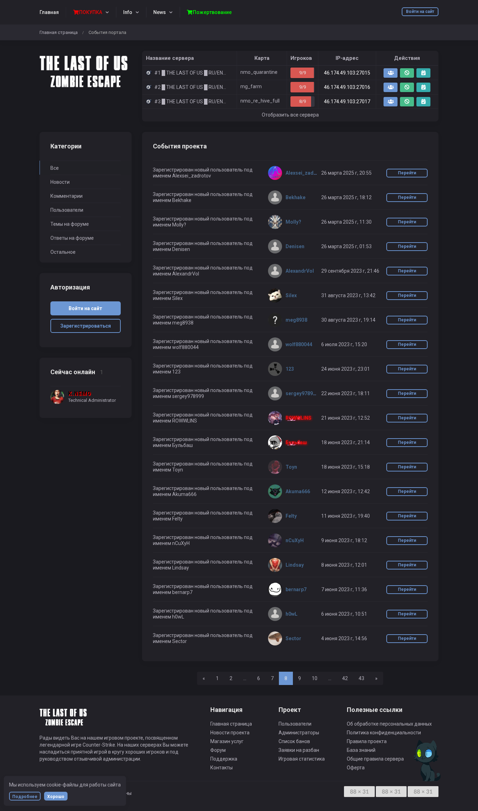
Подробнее (24, 796)
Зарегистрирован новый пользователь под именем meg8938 (203, 320)
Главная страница (59, 32)
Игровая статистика (302, 759)
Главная (49, 12)
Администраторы (299, 732)
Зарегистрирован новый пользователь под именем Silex (203, 295)
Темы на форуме (69, 224)
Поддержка (223, 759)
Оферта (356, 767)
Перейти (407, 172)
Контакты (221, 767)
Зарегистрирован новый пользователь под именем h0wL (203, 614)
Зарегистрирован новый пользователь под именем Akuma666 (203, 491)
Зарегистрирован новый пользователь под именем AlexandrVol (203, 271)
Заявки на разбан (299, 750)
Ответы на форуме (72, 238)
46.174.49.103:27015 (347, 73)
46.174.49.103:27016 (347, 87)
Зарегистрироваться (85, 326)
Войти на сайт (420, 11)
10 (314, 678)
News (159, 12)
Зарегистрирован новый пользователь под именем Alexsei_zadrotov (203, 173)
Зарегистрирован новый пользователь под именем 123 (203, 369)
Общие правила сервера (375, 759)
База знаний (361, 750)
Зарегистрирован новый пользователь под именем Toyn (203, 467)
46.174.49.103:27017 (347, 101)
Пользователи (66, 210)
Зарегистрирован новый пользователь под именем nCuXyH (203, 540)
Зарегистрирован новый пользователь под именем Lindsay (203, 565)
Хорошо (55, 796)
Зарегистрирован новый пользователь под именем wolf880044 (203, 344)
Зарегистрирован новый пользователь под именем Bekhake (203, 197)
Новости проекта (229, 732)
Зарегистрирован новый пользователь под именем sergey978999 (203, 393)
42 (345, 678)
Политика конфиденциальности (384, 732)
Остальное (63, 252)
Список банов (294, 741)
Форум (218, 750)
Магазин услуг (227, 741)
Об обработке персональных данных (389, 724)
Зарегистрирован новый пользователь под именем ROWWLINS (203, 418)
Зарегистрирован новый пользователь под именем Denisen (203, 246)
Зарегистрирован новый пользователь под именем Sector (203, 638)
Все (54, 168)
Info (127, 12)
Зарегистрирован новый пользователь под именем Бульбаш (203, 442)
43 (361, 678)
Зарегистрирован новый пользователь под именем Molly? (203, 222)
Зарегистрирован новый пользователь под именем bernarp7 (203, 589)
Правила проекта (367, 741)
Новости (60, 182)
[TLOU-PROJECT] (86, 71)
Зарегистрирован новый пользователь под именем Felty (203, 516)
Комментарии (66, 196)
